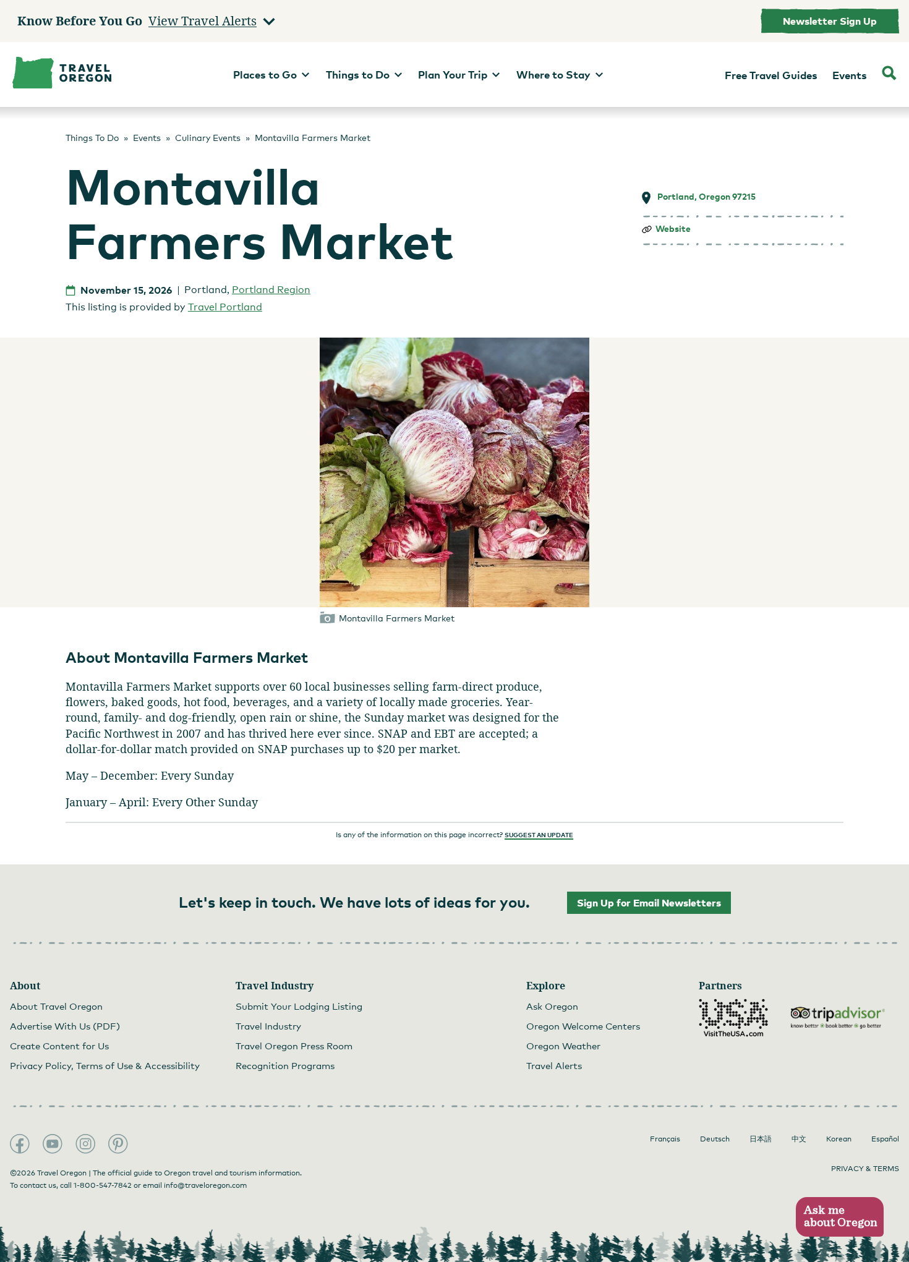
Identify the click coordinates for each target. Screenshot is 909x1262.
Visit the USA (733, 1018)
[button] (839, 1217)
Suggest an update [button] (539, 834)
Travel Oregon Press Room (294, 1045)
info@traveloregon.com (205, 1185)
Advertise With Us (65, 1025)
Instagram (85, 1144)
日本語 (760, 1139)
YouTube (52, 1144)
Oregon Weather (563, 1045)
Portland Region (271, 290)
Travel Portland (225, 307)
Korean (838, 1139)
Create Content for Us (59, 1045)
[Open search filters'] (889, 74)
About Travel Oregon (56, 1006)
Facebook (20, 1144)
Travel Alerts (554, 1065)
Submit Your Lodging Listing (299, 1006)
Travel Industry (268, 1025)
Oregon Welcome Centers (583, 1025)
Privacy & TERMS (865, 1168)
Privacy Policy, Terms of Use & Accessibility (105, 1065)
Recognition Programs (285, 1065)
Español (885, 1139)
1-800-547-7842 (103, 1185)
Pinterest (118, 1144)
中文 (799, 1139)
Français (665, 1139)
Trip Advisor (838, 1018)
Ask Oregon (552, 1006)
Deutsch (715, 1139)
